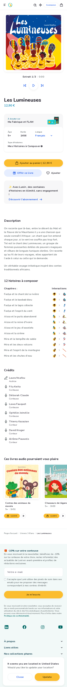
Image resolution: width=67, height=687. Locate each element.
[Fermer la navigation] (5, 5)
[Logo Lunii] (10, 4)
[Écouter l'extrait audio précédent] (24, 85)
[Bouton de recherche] (35, 5)
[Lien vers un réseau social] (6, 627)
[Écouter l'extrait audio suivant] (42, 85)
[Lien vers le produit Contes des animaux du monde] (22, 481)
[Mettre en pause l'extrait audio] (33, 85)
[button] (40, 5)
